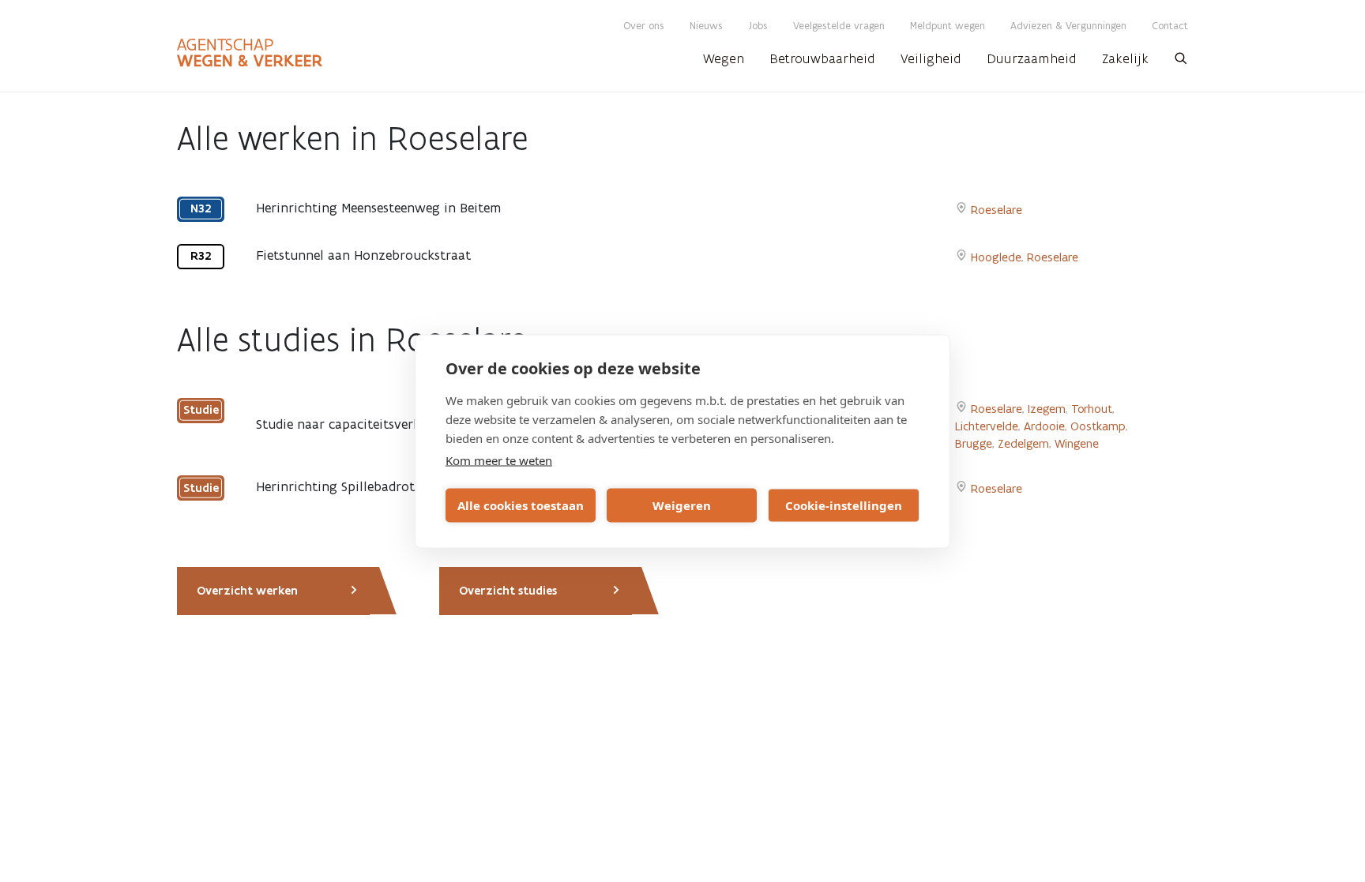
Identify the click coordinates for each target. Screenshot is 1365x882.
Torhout (1091, 408)
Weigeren (681, 505)
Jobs (758, 25)
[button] (1181, 63)
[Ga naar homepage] (249, 52)
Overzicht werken (247, 591)
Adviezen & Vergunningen (1068, 25)
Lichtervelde (986, 425)
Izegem (1047, 408)
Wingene (1077, 443)
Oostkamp (1098, 425)
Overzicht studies (508, 591)
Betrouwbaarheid (822, 58)
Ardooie (1044, 425)
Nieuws (706, 25)
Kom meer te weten (499, 459)
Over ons (643, 25)
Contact (1170, 25)
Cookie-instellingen (843, 505)
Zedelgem (1023, 443)
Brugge (973, 443)
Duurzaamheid (1032, 58)
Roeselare (996, 209)
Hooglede (996, 257)
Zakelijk (1125, 58)
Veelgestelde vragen (839, 25)
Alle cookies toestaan (520, 505)
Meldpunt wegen (947, 25)
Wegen (723, 58)
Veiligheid (931, 58)
